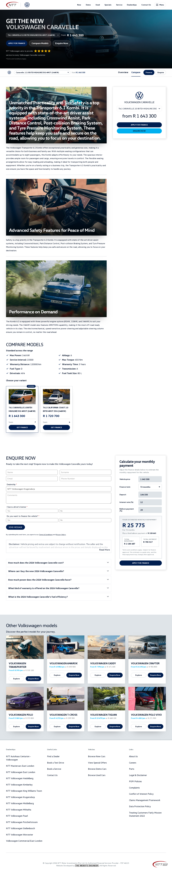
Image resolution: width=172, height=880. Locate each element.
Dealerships (132, 5)
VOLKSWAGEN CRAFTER (145, 663)
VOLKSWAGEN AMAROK (63, 663)
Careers (132, 762)
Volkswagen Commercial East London (24, 840)
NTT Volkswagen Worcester (19, 834)
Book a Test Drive (55, 762)
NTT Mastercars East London (20, 765)
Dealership (12, 484)
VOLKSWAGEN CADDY (103, 663)
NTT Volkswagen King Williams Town (24, 790)
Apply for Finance (16, 43)
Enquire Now (61, 43)
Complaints (134, 787)
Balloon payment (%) (126, 510)
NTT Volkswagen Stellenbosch (20, 828)
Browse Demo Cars (97, 769)
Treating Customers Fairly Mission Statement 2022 (145, 814)
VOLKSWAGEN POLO (21, 714)
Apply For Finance (140, 563)
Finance (149, 72)
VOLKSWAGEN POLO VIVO (146, 714)
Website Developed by (77, 865)
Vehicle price (124, 479)
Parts (131, 769)
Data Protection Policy (140, 806)
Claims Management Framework (144, 800)
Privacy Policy (61, 534)
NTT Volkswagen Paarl (17, 815)
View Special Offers (97, 762)
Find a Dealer (53, 756)
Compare (135, 72)
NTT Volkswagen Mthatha (18, 809)
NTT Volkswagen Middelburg (20, 803)
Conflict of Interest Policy (141, 794)
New (79, 5)
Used (98, 5)
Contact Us (146, 5)
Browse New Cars (96, 756)
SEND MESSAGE (15, 527)
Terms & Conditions (46, 534)
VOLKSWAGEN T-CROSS (63, 714)
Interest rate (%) (126, 502)
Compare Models (40, 43)
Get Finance (22, 427)
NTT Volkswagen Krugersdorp (20, 797)
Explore (16, 679)
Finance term (124, 487)
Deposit (122, 495)
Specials (108, 5)
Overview (123, 72)
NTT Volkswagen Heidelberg (19, 778)
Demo (88, 5)
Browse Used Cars (96, 775)
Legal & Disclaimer (138, 775)
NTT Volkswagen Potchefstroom (22, 822)
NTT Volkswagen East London (20, 772)
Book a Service (54, 769)
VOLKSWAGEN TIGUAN (103, 714)
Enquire (161, 72)
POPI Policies (135, 781)
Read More (104, 549)
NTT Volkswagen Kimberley (19, 784)
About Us (133, 756)
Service (119, 5)
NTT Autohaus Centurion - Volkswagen (18, 758)
